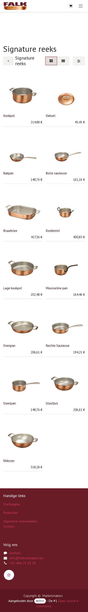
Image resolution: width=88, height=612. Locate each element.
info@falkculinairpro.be (26, 558)
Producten (10, 512)
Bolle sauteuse (56, 173)
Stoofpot (52, 403)
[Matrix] (51, 60)
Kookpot (9, 116)
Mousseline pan (56, 288)
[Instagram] (9, 575)
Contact (9, 526)
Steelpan (9, 403)
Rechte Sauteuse (57, 346)
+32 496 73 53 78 (22, 563)
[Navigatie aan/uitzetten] (80, 6)
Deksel (50, 116)
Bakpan (8, 173)
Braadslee (10, 231)
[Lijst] (63, 60)
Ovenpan (9, 346)
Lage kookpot (12, 288)
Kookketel (53, 231)
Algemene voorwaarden (20, 521)
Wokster (9, 461)
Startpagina (11, 504)
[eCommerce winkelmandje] (71, 6)
